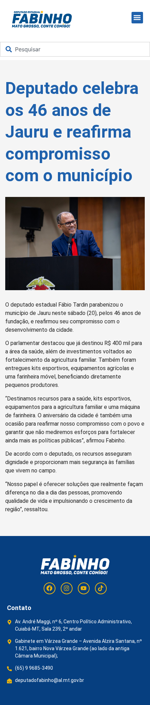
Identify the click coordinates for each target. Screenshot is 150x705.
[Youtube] (84, 588)
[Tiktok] (101, 588)
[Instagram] (67, 588)
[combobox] (75, 49)
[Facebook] (49, 588)
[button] (137, 17)
